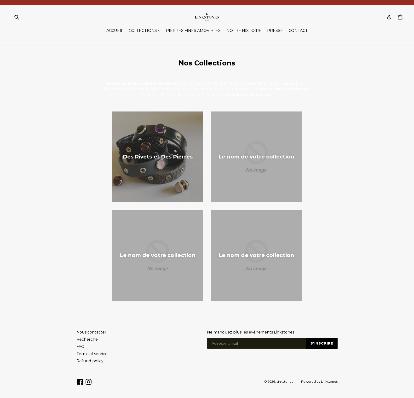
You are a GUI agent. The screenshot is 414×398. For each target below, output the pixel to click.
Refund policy (90, 361)
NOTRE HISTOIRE (243, 30)
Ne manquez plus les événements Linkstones (250, 332)
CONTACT (298, 30)
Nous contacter (91, 332)
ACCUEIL (114, 30)
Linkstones (284, 381)
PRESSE (275, 30)
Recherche (87, 339)
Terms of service (91, 353)
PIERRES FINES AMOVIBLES (193, 30)
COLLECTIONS (146, 30)
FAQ (80, 346)
